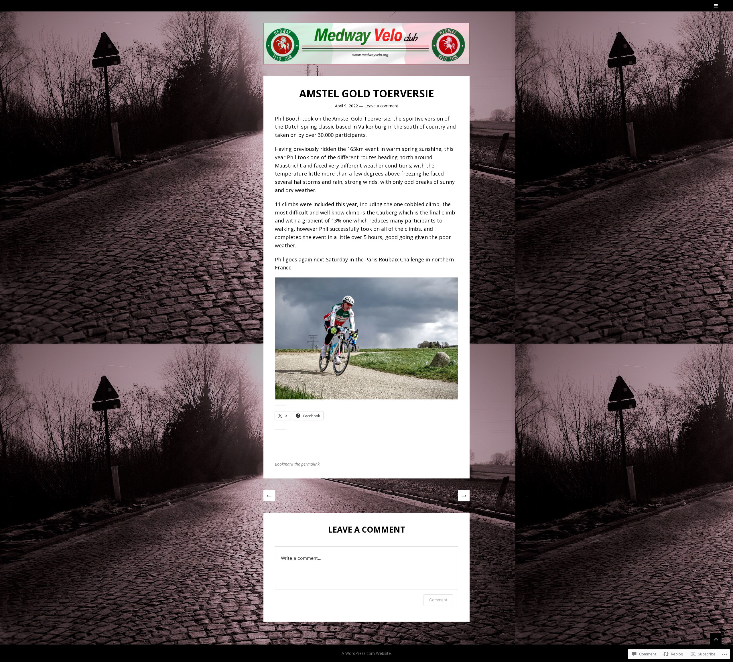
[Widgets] (716, 639)
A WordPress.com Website (366, 653)
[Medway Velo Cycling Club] (366, 43)
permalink (310, 464)
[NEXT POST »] (464, 495)
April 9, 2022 (346, 106)
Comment (438, 599)
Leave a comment (381, 106)
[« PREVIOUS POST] (269, 495)
